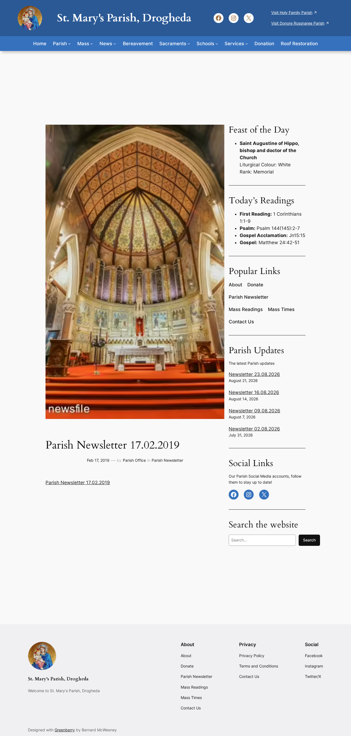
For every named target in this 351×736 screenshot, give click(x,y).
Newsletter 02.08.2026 (254, 429)
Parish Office (134, 460)
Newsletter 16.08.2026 (254, 392)
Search (309, 540)
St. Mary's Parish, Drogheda (124, 18)
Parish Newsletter (167, 460)
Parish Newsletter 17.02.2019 (78, 482)
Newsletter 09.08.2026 (254, 410)
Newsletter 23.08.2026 (254, 374)
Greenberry (65, 730)
